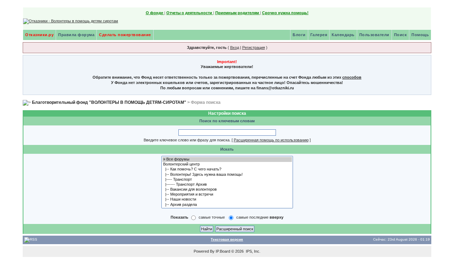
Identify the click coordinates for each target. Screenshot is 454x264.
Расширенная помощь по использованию (271, 140)
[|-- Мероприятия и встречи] (227, 194)
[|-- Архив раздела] (227, 204)
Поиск (400, 35)
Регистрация (253, 47)
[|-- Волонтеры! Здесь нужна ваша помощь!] (227, 174)
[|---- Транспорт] (227, 179)
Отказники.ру (39, 35)
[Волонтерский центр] (227, 164)
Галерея (318, 35)
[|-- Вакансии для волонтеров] (227, 189)
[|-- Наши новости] (227, 199)
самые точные (212, 217)
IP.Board (223, 251)
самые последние (259, 217)
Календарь (343, 35)
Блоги (299, 35)
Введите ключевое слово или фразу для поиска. (187, 140)
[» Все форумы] (227, 159)
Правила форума (76, 35)
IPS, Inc (252, 251)
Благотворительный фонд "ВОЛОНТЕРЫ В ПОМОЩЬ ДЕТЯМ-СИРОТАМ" (109, 102)
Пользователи (374, 35)
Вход (234, 47)
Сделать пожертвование (125, 35)
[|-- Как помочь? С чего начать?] (227, 169)
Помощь (420, 35)
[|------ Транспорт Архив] (227, 184)
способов (351, 77)
